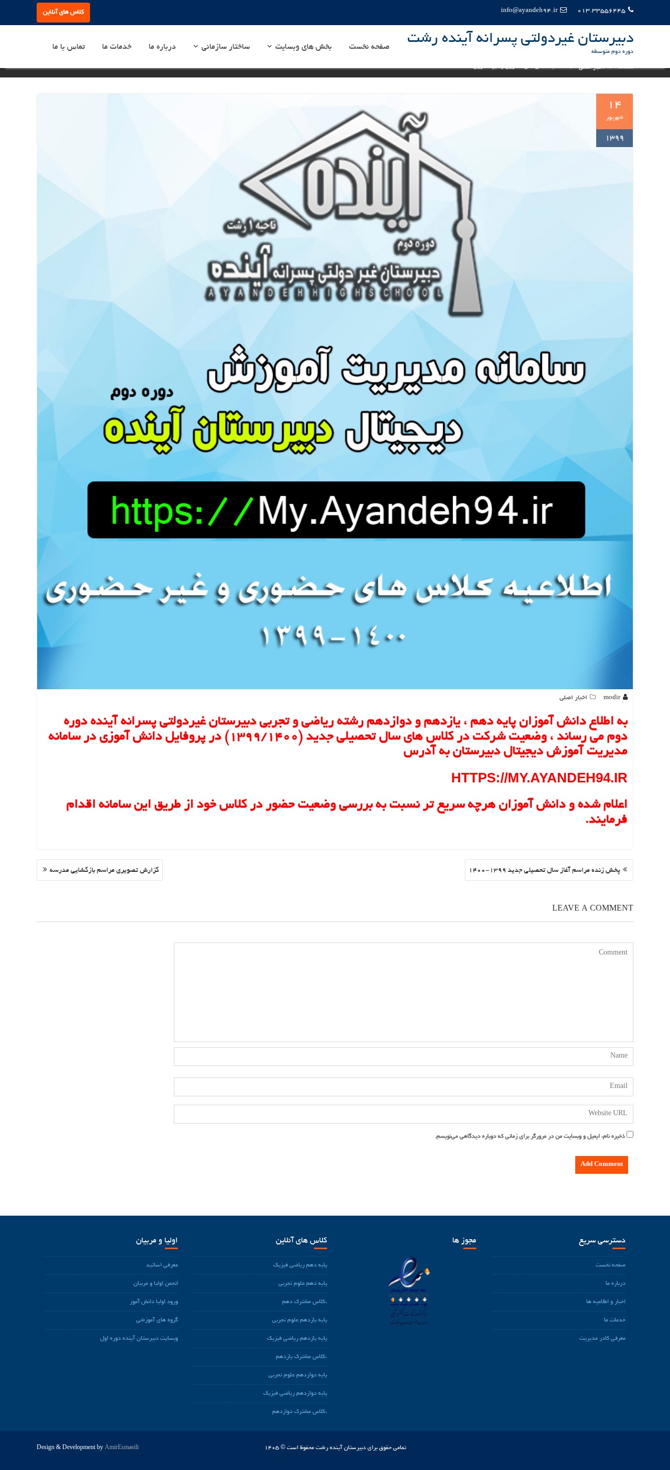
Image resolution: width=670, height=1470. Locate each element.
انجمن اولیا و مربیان (155, 1284)
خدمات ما (116, 47)
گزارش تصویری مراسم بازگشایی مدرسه (104, 870)
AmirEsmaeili (122, 1448)
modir (612, 697)
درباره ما (162, 47)
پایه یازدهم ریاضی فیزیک (297, 1339)
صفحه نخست (369, 47)
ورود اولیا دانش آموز (154, 1302)
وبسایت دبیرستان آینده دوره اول (139, 1339)
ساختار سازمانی (226, 47)
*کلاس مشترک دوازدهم (299, 1412)
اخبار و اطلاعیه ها (606, 1302)
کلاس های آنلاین (63, 12)
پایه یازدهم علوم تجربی (299, 1320)
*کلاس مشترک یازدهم (301, 1357)
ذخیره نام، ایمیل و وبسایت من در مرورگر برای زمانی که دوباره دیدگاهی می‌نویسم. (530, 1137)
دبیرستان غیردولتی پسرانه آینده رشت (520, 39)
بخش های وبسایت (303, 47)
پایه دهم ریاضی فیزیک (300, 1265)
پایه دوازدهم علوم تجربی (298, 1375)
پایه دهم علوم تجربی (302, 1284)
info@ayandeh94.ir (529, 10)
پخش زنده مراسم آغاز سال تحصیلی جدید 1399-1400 (544, 870)
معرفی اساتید (162, 1265)
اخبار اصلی (573, 697)
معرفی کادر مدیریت (602, 1339)
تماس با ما (68, 47)
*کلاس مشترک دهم (304, 1302)
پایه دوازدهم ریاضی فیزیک (295, 1393)
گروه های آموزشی (157, 1320)
